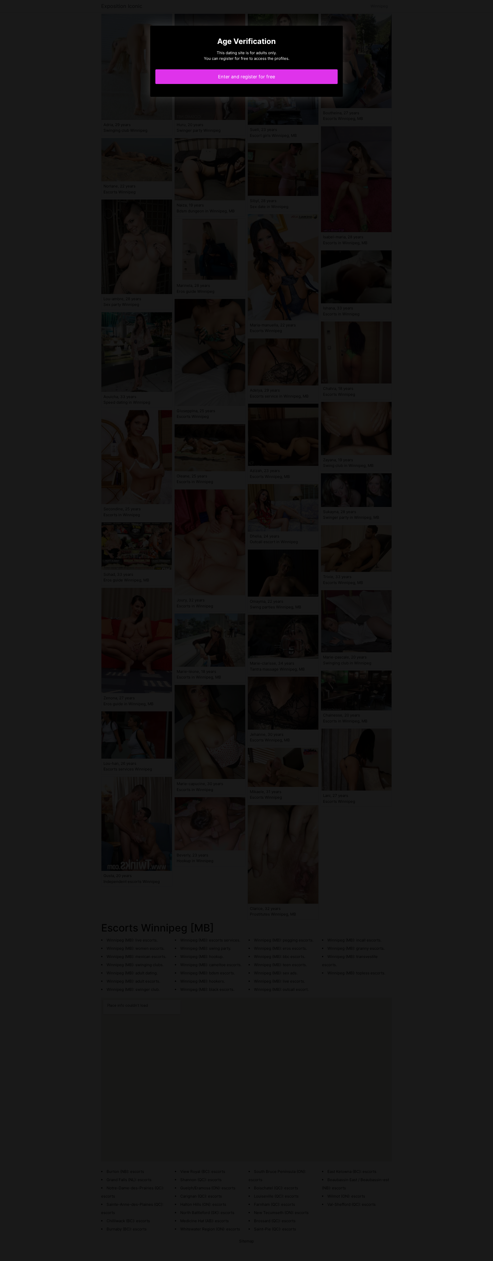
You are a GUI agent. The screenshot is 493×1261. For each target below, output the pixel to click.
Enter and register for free (246, 76)
